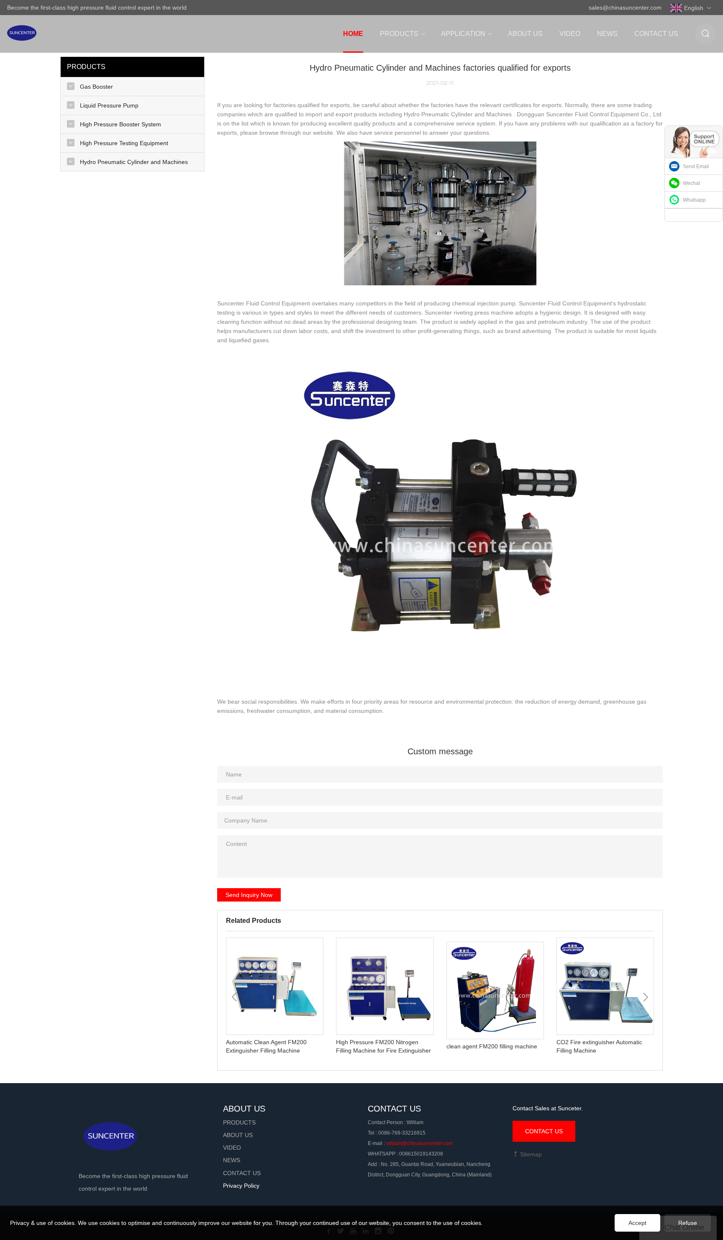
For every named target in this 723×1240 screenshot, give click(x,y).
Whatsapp (694, 200)
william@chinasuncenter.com (419, 1143)
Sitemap (530, 1154)
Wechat (691, 183)
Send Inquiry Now (249, 895)
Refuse (687, 1223)
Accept (637, 1223)
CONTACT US (544, 1131)
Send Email (696, 166)
